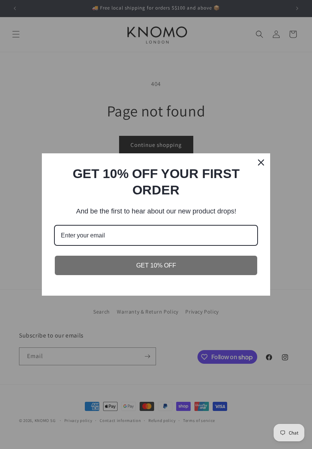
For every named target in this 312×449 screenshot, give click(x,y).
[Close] (261, 162)
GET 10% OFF (156, 265)
